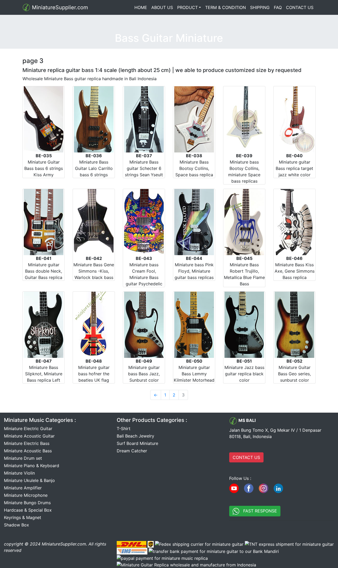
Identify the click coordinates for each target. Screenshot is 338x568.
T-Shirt (123, 428)
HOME (141, 7)
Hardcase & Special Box (28, 510)
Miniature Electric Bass (26, 443)
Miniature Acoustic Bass (28, 450)
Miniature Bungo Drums (27, 502)
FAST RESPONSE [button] (258, 510)
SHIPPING (260, 7)
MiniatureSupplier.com (59, 7)
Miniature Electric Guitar (28, 428)
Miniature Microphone (26, 495)
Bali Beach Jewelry (135, 436)
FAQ (278, 7)
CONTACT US (299, 7)
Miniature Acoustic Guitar (29, 436)
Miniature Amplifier (23, 487)
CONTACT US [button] (246, 457)
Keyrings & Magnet (22, 517)
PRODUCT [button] (187, 7)
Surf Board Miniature (137, 443)
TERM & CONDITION (225, 7)
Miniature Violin (19, 473)
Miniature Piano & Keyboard (31, 465)
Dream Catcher (132, 450)
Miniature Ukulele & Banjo (29, 480)
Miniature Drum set (23, 458)
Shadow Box (16, 525)
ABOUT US (162, 7)
